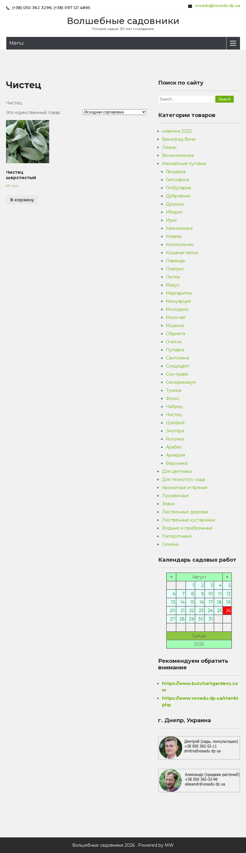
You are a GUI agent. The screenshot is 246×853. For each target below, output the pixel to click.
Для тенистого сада (183, 479)
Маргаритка (179, 293)
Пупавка (175, 350)
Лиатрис (175, 269)
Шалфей (175, 422)
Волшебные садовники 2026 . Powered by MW (123, 845)
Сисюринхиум (181, 382)
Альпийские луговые (184, 163)
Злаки (168, 503)
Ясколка (175, 439)
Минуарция (178, 301)
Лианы (169, 147)
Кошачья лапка (182, 252)
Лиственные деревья (185, 512)
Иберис (174, 212)
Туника (173, 390)
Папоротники (176, 536)
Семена (170, 544)
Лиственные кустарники (188, 520)
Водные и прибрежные (187, 528)
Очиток (174, 341)
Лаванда (175, 260)
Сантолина (177, 358)
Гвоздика (175, 171)
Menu (16, 43)
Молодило (177, 309)
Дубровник (178, 196)
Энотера (175, 431)
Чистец (174, 414)
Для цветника (177, 471)
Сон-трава (177, 374)
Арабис (174, 447)
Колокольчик (180, 244)
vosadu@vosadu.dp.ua (217, 5)
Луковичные (175, 495)
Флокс (173, 398)
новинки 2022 (177, 131)
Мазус (172, 285)
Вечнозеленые (178, 155)
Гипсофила (177, 179)
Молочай (175, 317)
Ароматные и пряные (185, 487)
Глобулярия (178, 188)
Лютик (173, 277)
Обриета (175, 333)
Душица (175, 204)
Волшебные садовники (123, 20)
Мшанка (175, 325)
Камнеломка (179, 228)
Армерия (175, 455)
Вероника (177, 463)
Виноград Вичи (179, 139)
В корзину (22, 200)
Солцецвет (177, 366)
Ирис (171, 220)
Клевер (174, 236)
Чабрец (174, 406)
